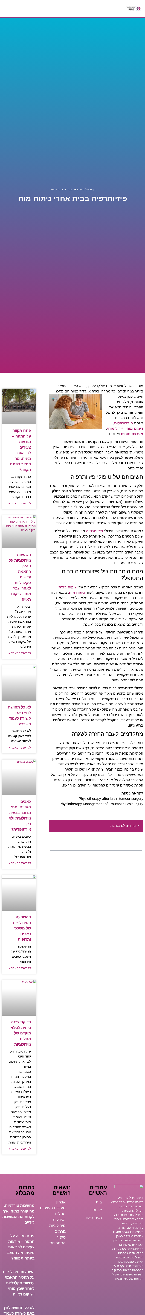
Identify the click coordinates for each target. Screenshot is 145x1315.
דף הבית (90, 189)
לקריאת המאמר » (19, 503)
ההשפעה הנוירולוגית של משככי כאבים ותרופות (22, 928)
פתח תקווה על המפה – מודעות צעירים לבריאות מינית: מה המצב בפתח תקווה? (20, 1247)
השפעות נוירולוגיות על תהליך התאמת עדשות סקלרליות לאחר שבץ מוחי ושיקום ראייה (20, 577)
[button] (63, 9)
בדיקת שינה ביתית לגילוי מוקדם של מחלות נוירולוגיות (21, 1033)
